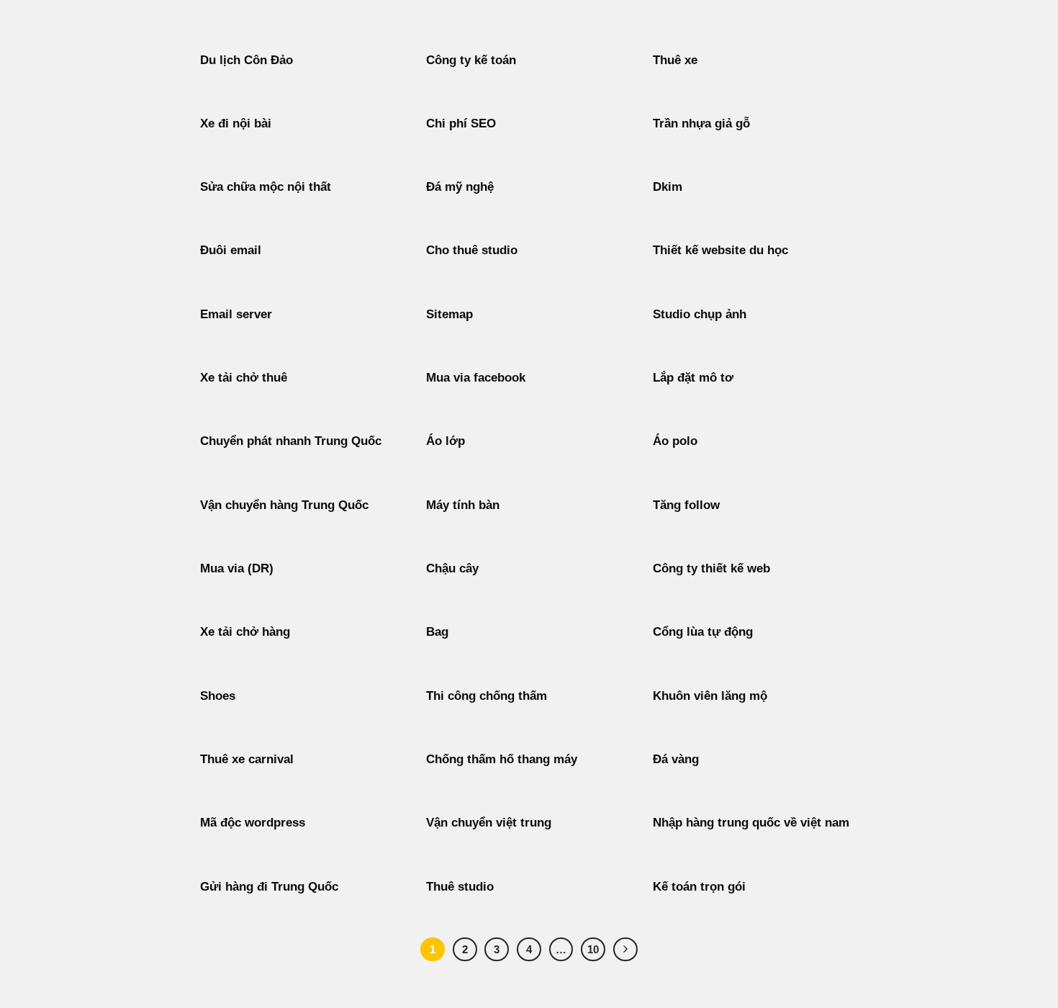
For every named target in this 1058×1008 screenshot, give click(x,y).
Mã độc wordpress (252, 822)
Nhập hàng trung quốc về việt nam (751, 822)
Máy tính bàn (462, 505)
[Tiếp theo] (625, 949)
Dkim (667, 187)
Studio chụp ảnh (699, 314)
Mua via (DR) (236, 568)
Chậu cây (452, 568)
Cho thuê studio (471, 250)
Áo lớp (445, 441)
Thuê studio (460, 887)
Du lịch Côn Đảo (246, 60)
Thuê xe (675, 60)
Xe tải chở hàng (245, 632)
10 (593, 949)
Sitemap (449, 314)
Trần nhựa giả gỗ (701, 123)
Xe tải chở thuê (243, 377)
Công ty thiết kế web (711, 568)
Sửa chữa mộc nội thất (265, 187)
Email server (236, 314)
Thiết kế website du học (720, 250)
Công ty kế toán (471, 60)
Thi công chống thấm (486, 696)
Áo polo (675, 441)
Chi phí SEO (461, 123)
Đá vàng (676, 759)
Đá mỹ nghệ (460, 187)
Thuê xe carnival (247, 759)
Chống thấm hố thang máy (501, 759)
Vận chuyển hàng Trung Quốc (284, 505)
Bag (437, 632)
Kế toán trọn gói (699, 887)
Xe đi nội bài (235, 123)
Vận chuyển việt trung (488, 822)
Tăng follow (686, 505)
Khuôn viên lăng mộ (710, 696)
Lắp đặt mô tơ (693, 377)
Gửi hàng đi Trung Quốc (269, 887)
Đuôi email (230, 250)
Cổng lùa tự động (703, 632)
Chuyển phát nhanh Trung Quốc (290, 441)
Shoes (217, 696)
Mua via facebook (475, 377)
